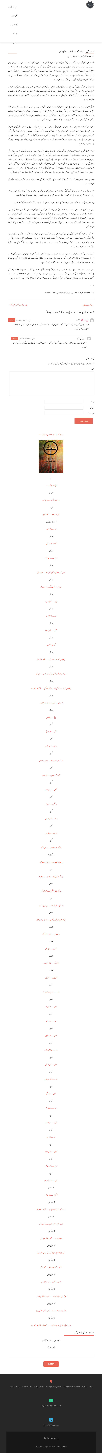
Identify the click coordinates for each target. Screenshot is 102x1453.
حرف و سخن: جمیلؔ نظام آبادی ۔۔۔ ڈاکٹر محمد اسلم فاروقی (51, 1209)
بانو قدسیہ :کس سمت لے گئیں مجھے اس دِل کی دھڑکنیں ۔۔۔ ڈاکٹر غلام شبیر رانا (51, 688)
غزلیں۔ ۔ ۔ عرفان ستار (51, 1006)
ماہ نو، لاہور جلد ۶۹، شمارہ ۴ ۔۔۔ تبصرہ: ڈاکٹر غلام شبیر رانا (51, 1310)
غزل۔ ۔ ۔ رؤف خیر (51, 1021)
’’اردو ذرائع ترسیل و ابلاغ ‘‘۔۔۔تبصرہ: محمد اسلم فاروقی (51, 1253)
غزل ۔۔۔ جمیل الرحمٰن (51, 1064)
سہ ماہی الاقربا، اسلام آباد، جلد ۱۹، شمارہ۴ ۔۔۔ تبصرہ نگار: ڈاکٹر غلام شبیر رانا (51, 1325)
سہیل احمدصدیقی (85, 320)
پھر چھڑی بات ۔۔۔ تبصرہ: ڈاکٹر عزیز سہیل (51, 1238)
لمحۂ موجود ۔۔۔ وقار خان (51, 833)
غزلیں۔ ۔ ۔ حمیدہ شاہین (51, 1035)
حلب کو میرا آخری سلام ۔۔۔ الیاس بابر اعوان (51, 760)
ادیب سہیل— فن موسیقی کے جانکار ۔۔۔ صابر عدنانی (51, 572)
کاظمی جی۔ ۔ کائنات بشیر (51, 1195)
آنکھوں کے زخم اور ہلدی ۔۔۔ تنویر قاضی (51, 1267)
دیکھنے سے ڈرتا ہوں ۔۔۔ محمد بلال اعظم (51, 847)
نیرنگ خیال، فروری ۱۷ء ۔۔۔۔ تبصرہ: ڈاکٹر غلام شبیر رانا (51, 1296)
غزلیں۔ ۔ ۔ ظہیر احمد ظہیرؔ (51, 1166)
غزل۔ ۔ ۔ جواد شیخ (51, 1093)
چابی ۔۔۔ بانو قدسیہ (88, 305)
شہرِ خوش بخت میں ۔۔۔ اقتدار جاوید (51, 775)
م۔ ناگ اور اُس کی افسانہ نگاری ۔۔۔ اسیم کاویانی (51, 876)
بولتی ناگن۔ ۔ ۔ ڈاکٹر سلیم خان (51, 963)
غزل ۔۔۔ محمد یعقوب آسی (51, 1050)
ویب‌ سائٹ (90, 413)
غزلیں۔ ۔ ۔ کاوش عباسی (51, 1151)
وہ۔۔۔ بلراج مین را (51, 616)
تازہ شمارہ (14, 33)
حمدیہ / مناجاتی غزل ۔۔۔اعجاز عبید (51, 500)
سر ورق (15, 42)
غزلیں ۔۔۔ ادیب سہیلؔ (51, 558)
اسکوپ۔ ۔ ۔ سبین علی (51, 949)
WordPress (61, 1446)
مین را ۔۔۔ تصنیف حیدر (51, 601)
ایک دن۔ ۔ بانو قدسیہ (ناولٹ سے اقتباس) (51, 702)
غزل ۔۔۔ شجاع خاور (51, 529)
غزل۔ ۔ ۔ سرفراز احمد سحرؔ (51, 1180)
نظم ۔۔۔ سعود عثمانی (51, 731)
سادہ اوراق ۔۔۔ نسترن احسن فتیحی (17, 305)
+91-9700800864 (51, 1425)
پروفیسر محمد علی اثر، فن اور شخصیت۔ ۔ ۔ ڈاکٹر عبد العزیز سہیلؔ (51, 920)
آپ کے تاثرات (12, 6)
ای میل (91, 407)
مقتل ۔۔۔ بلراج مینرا (51, 630)
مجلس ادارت (14, 15)
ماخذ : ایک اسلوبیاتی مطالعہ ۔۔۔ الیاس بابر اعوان (51, 905)
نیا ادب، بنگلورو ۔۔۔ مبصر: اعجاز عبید (51, 1282)
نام (92, 402)
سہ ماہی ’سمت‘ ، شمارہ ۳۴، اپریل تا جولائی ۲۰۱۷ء (51, 434)
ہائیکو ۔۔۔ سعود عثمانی (51, 746)
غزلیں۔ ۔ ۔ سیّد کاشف (51, 1122)
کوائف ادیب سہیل (51, 543)
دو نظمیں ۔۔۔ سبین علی (51, 804)
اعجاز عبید (69, 56)
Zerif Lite (40, 1446)
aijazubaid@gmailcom (51, 1405)
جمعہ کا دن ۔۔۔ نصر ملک (51, 978)
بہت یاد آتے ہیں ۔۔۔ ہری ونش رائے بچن (51, 862)
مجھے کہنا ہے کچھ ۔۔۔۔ (51, 485)
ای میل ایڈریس (51, 1347)
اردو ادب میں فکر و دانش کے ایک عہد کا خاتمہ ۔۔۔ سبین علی (51, 674)
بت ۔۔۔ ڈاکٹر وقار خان (51, 818)
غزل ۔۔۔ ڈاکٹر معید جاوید (51, 1079)
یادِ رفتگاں (70, 293)
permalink (62, 293)
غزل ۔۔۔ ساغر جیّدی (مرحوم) (51, 992)
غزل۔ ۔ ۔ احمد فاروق (51, 1108)
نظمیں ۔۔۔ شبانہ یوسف (51, 789)
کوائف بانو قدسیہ (51, 645)
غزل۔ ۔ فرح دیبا (51, 1137)
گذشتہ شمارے (13, 24)
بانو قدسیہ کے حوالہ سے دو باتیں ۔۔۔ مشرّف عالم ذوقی (51, 659)
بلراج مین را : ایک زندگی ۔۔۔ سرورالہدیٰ (51, 587)
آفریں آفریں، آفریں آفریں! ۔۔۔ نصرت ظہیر (51, 1224)
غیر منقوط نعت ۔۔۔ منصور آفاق (51, 514)
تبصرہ (92, 369)
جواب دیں (12, 320)
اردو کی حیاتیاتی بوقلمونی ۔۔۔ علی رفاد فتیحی (51, 891)
